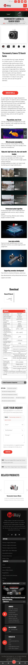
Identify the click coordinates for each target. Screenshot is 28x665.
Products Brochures (7, 555)
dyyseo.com (15, 658)
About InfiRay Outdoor (7, 570)
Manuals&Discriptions (7, 553)
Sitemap (4, 578)
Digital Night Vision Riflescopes (9, 550)
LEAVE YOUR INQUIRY (14, 662)
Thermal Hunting (6, 567)
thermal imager (21, 397)
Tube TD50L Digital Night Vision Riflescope (15, 467)
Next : (3, 467)
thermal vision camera (8, 397)
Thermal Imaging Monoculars (9, 545)
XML (3, 580)
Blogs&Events (5, 572)
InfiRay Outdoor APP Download (9, 575)
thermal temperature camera (10, 394)
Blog (20, 658)
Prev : (3, 460)
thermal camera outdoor (9, 400)
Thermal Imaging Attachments (9, 548)
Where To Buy (5, 558)
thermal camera (12, 388)
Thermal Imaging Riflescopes (9, 542)
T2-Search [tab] (6, 311)
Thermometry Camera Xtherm (14, 496)
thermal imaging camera (9, 391)
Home (3, 564)
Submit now (7, 452)
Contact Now (9, 93)
